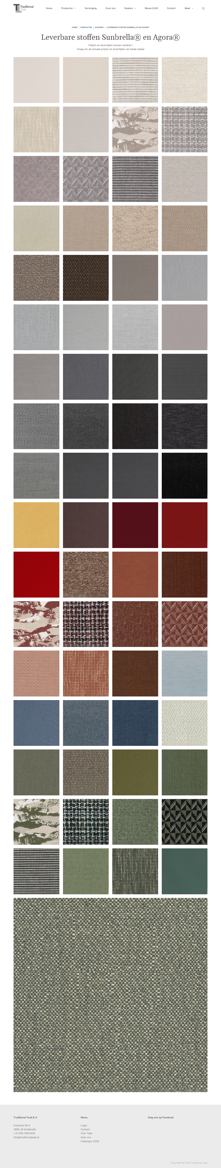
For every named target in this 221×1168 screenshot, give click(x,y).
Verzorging (91, 8)
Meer (187, 8)
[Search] (203, 8)
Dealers (128, 8)
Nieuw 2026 (151, 8)
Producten (67, 8)
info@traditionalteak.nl (26, 1137)
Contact (171, 8)
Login (84, 1125)
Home (49, 8)
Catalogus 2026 (90, 1141)
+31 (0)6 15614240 (24, 1133)
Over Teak (86, 1133)
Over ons (110, 8)
